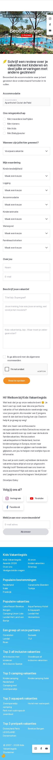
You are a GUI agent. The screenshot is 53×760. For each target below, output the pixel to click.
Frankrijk (7, 592)
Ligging (6, 183)
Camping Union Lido (13, 613)
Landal (6, 638)
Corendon (8, 635)
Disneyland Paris (11, 728)
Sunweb (32, 635)
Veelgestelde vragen (14, 570)
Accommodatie (11, 197)
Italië (5, 588)
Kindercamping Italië (38, 678)
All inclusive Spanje (12, 663)
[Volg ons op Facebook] (41, 749)
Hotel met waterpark (38, 703)
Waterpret (8, 226)
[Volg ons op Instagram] (35, 749)
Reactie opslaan (16, 380)
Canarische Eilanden (38, 584)
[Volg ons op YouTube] (46, 749)
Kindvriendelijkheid (12, 168)
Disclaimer (8, 752)
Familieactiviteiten (12, 240)
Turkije (31, 588)
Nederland (8, 584)
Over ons (7, 566)
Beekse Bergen (36, 728)
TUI (30, 638)
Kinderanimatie (10, 211)
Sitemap (32, 566)
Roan (5, 642)
